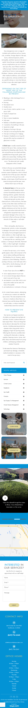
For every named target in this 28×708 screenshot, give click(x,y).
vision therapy (7, 375)
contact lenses (8, 384)
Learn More (14, 427)
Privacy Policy (17, 702)
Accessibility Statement (8, 702)
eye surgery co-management (11, 400)
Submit (14, 605)
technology (6, 409)
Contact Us (14, 450)
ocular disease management (11, 405)
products (6, 396)
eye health (6, 392)
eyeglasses (6, 388)
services (6, 379)
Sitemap (22, 702)
